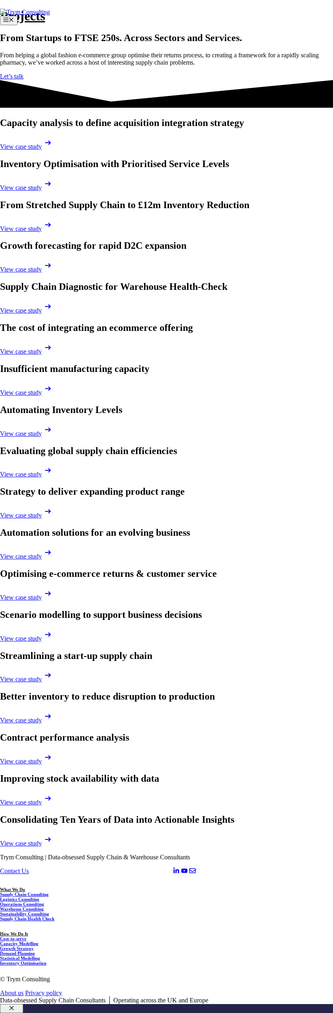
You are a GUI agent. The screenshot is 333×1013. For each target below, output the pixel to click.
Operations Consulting (22, 904)
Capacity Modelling (19, 943)
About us (12, 992)
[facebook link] (192, 871)
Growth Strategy (17, 948)
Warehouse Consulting (22, 908)
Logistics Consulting (19, 899)
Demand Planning (17, 953)
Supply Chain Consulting (24, 894)
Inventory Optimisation (23, 963)
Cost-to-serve (13, 938)
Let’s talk (12, 76)
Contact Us (14, 870)
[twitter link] (184, 871)
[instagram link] (176, 871)
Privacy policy (43, 992)
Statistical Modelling (20, 958)
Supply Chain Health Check (27, 918)
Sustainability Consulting (24, 913)
